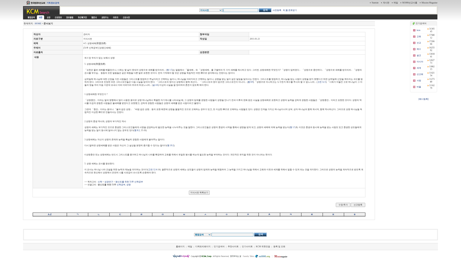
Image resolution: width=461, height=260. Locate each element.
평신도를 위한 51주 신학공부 (129, 182)
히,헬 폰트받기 (290, 10)
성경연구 (108, 182)
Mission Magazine (429, 2)
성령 (128, 184)
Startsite (375, 2)
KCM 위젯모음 (263, 246)
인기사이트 (247, 246)
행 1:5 (169, 70)
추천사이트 (233, 246)
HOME (38, 23)
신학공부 (111, 184)
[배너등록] (424, 99)
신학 (100, 182)
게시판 (386, 2)
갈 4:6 (155, 85)
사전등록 (277, 10)
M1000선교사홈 (409, 2)
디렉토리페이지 (203, 246)
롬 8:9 (250, 82)
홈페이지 (180, 246)
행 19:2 (170, 145)
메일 (396, 2)
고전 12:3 (321, 82)
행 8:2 (137, 130)
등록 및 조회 (279, 246)
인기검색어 (219, 246)
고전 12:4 (152, 169)
